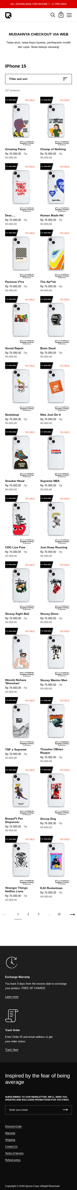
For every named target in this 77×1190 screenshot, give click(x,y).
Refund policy (13, 1160)
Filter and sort (18, 78)
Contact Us (11, 1146)
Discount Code (13, 1126)
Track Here (11, 1049)
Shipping (10, 1139)
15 (59, 914)
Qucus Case (32, 1186)
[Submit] (65, 1109)
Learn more (11, 996)
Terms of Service (14, 1153)
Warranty (10, 1133)
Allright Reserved (50, 1186)
